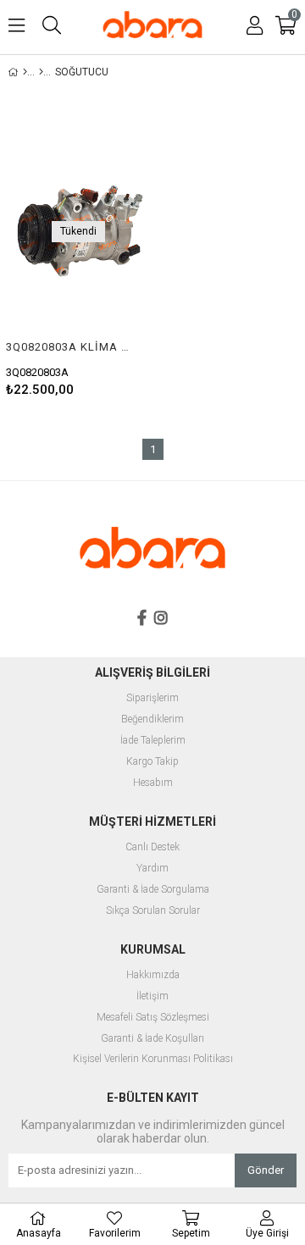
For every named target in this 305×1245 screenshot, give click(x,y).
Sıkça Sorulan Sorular (153, 910)
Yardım (152, 868)
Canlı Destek (152, 847)
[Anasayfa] (25, 72)
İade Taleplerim (153, 740)
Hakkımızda (153, 975)
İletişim (152, 996)
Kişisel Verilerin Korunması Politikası (153, 1059)
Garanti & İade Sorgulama (153, 889)
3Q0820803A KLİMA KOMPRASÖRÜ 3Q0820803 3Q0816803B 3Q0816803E (68, 346)
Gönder (265, 1170)
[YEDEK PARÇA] (41, 72)
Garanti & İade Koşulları (152, 1038)
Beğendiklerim (152, 719)
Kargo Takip (152, 761)
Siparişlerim (152, 698)
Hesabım (153, 782)
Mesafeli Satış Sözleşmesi (153, 1017)
